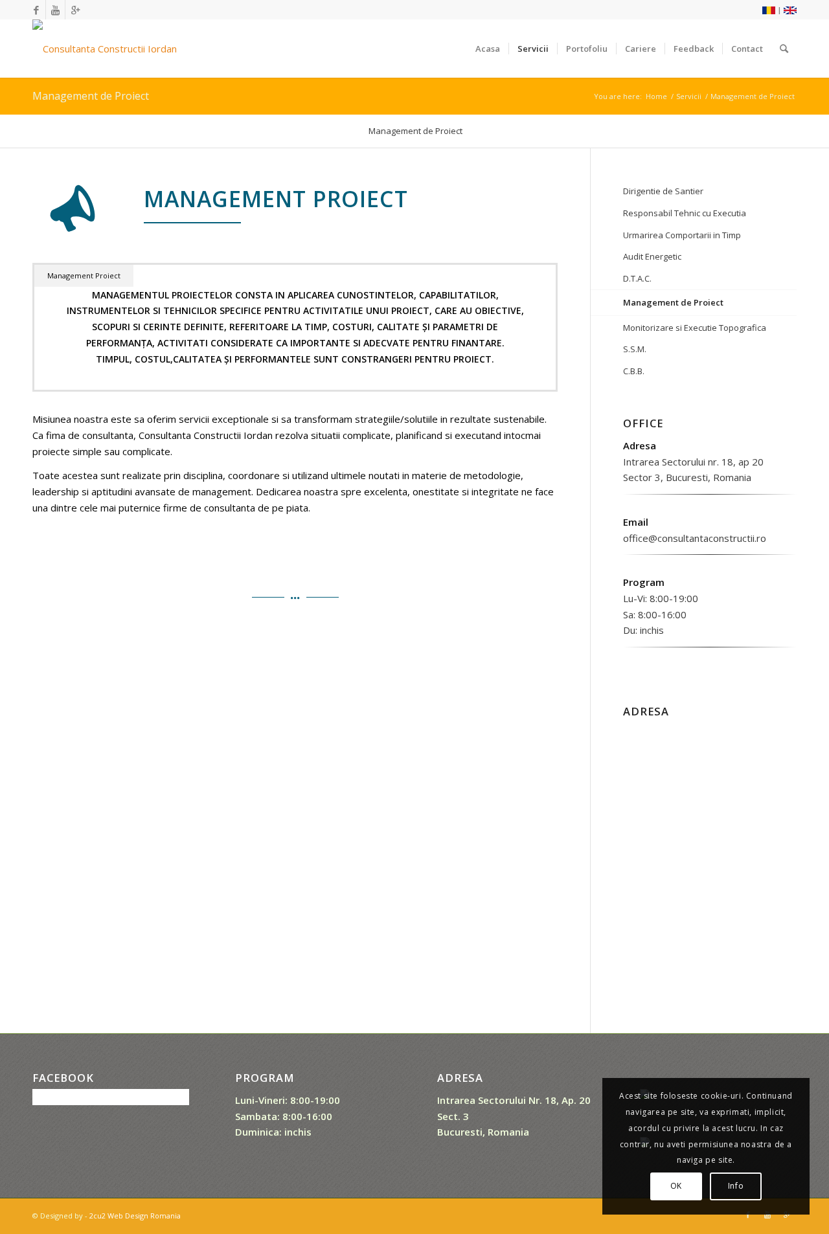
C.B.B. (633, 371)
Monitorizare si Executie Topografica (694, 327)
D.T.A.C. (637, 278)
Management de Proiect (90, 96)
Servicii (688, 96)
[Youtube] (55, 9)
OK (676, 1185)
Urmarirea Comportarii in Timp (682, 235)
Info (736, 1185)
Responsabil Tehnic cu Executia (684, 213)
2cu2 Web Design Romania (135, 1215)
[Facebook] (36, 9)
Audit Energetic (652, 256)
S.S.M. (634, 349)
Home (656, 96)
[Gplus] (75, 9)
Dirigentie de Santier (663, 191)
